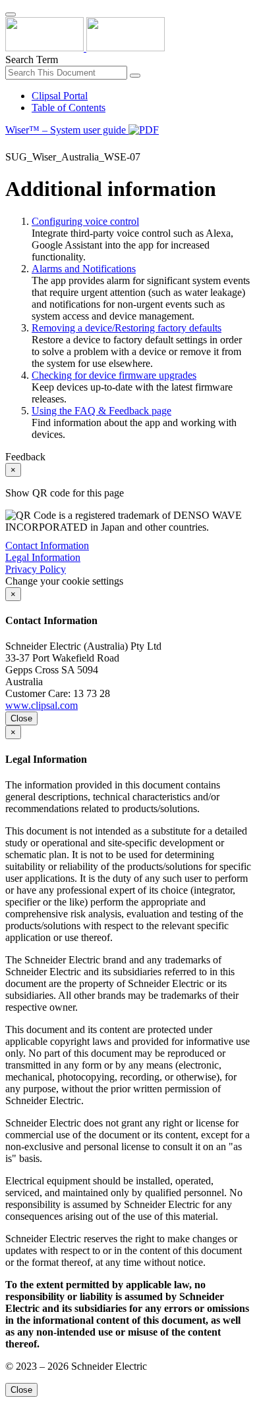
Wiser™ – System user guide (66, 129)
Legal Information (42, 557)
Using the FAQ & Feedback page (101, 410)
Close (21, 718)
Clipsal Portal (60, 95)
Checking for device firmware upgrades (114, 375)
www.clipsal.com (41, 705)
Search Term (31, 59)
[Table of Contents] (10, 145)
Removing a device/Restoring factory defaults (126, 327)
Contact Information (47, 545)
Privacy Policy (35, 569)
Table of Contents (68, 107)
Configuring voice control (85, 221)
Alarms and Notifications (84, 268)
